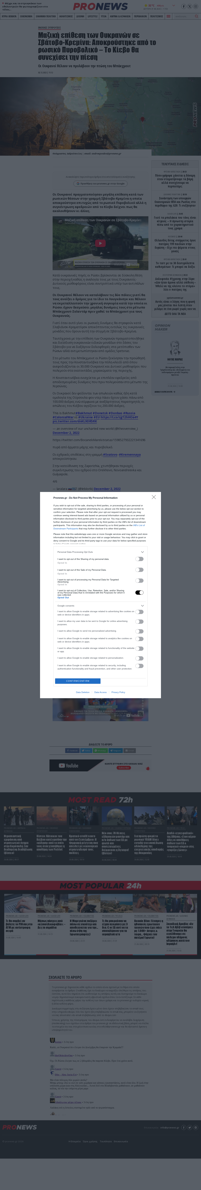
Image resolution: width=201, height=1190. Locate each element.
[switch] (139, 559)
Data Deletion (83, 692)
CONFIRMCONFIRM (78, 681)
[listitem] (100, 552)
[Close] (155, 498)
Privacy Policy (118, 692)
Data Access (100, 692)
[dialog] (100, 595)
